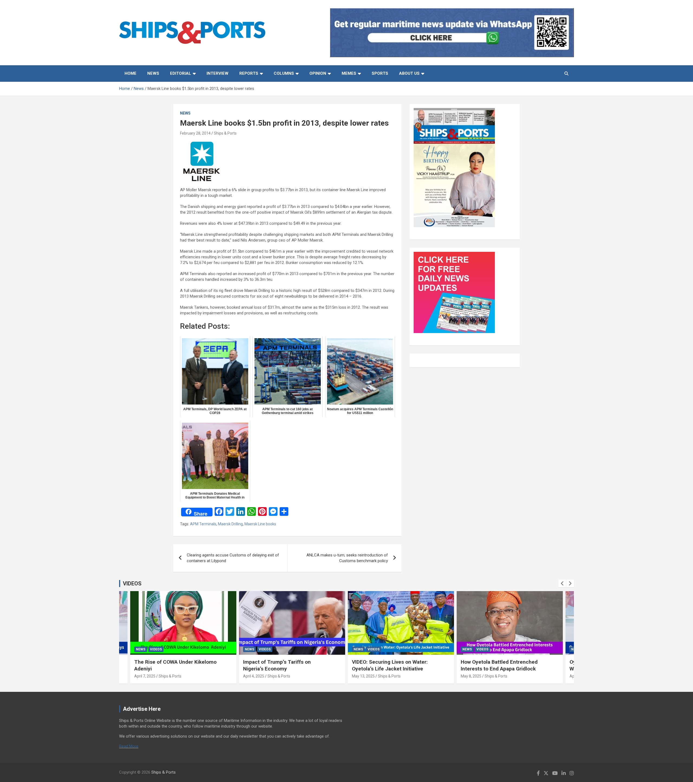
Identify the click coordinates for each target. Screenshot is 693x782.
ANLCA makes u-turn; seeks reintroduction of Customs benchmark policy (347, 558)
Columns (284, 73)
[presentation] (562, 583)
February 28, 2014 (195, 133)
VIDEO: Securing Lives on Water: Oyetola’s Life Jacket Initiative (390, 665)
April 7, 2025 (144, 676)
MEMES (349, 73)
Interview (217, 73)
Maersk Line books (260, 524)
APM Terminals (203, 524)
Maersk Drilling (230, 524)
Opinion (317, 73)
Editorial (180, 73)
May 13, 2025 (363, 676)
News (153, 73)
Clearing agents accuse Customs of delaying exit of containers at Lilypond (233, 558)
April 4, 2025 (253, 676)
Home (130, 73)
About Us (409, 73)
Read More (128, 746)
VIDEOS (132, 583)
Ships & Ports (225, 133)
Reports (248, 73)
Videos (156, 649)
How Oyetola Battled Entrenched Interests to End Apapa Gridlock (499, 665)
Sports (380, 73)
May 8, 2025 (471, 676)
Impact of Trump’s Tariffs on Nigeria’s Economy (277, 665)
